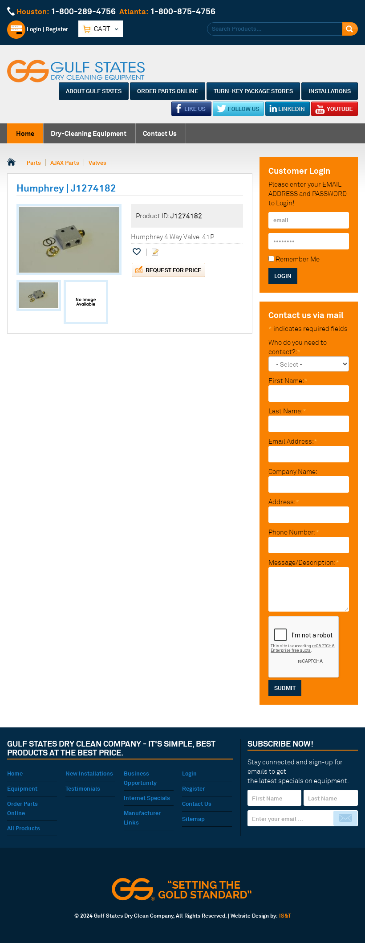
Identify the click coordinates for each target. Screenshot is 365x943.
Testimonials (82, 788)
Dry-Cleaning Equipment (88, 133)
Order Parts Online (167, 90)
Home (25, 133)
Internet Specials (147, 797)
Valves (97, 162)
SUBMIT (285, 687)
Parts (34, 162)
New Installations (89, 773)
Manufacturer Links (142, 817)
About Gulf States (94, 90)
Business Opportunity (140, 778)
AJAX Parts (64, 162)
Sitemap (193, 818)
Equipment (22, 788)
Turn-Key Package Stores (253, 90)
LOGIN (283, 275)
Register (56, 29)
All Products (23, 828)
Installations (329, 90)
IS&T (285, 915)
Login (33, 29)
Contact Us (160, 133)
